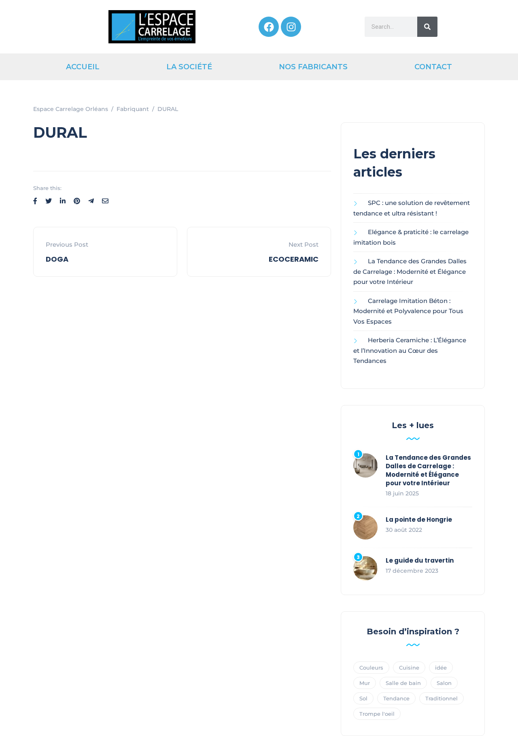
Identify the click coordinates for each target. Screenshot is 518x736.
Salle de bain (403, 683)
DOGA (57, 259)
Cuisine (409, 667)
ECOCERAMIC (293, 259)
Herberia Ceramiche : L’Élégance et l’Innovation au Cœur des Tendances (409, 350)
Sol (363, 698)
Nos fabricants (313, 66)
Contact (433, 66)
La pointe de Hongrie (419, 519)
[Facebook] (269, 27)
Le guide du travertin (420, 560)
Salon (444, 683)
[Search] (427, 27)
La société (189, 66)
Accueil (83, 66)
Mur (364, 683)
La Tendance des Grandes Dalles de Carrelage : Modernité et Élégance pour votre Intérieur (410, 271)
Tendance (396, 698)
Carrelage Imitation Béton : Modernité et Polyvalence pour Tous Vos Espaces (408, 311)
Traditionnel (441, 698)
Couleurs (371, 667)
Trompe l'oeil (377, 713)
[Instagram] (291, 27)
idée (441, 667)
